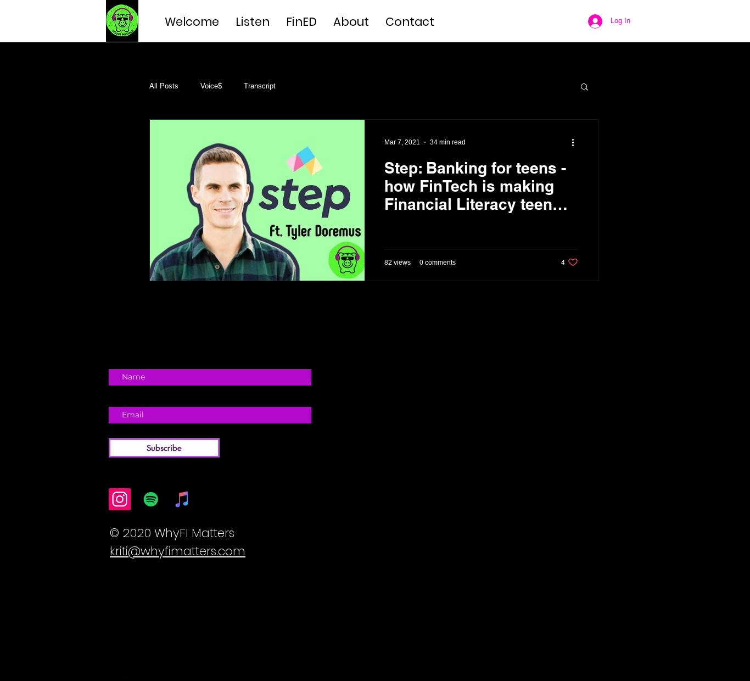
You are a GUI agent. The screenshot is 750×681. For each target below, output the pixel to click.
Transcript (260, 86)
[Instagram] (120, 499)
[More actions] (576, 142)
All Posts (163, 86)
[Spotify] (151, 499)
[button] (584, 87)
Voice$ (211, 86)
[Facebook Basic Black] (123, 674)
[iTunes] (182, 499)
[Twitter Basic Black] (139, 674)
